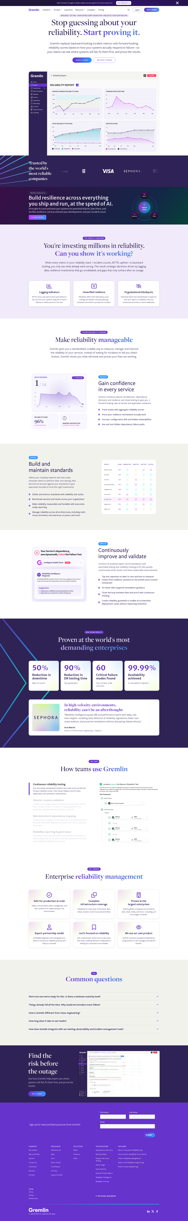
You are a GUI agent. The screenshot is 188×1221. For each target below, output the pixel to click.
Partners (32, 1171)
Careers (32, 1158)
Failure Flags (100, 1165)
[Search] (128, 10)
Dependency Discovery (104, 1150)
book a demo (82, 60)
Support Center (57, 1175)
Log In (137, 10)
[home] (34, 9)
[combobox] (128, 10)
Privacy (31, 1195)
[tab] (59, 789)
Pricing (101, 9)
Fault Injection (101, 1169)
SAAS (75, 1158)
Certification (55, 1166)
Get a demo (37, 1094)
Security (54, 1171)
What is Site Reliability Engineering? (131, 1162)
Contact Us (33, 1162)
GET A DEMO (152, 10)
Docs (53, 1158)
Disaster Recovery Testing (102, 1159)
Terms (31, 1192)
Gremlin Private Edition (104, 1173)
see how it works (104, 60)
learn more (37, 217)
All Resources (56, 1150)
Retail (75, 1150)
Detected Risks (101, 1154)
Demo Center (56, 1162)
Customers (68, 9)
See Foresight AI (123, 3)
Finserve (76, 1154)
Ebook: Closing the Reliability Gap (130, 1150)
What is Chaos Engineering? (128, 1166)
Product (32, 1175)
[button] (47, 10)
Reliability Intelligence (104, 1177)
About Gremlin (34, 1154)
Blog (52, 1154)
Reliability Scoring (102, 1181)
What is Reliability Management (129, 1158)
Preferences (33, 1198)
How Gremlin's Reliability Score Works (132, 1154)
